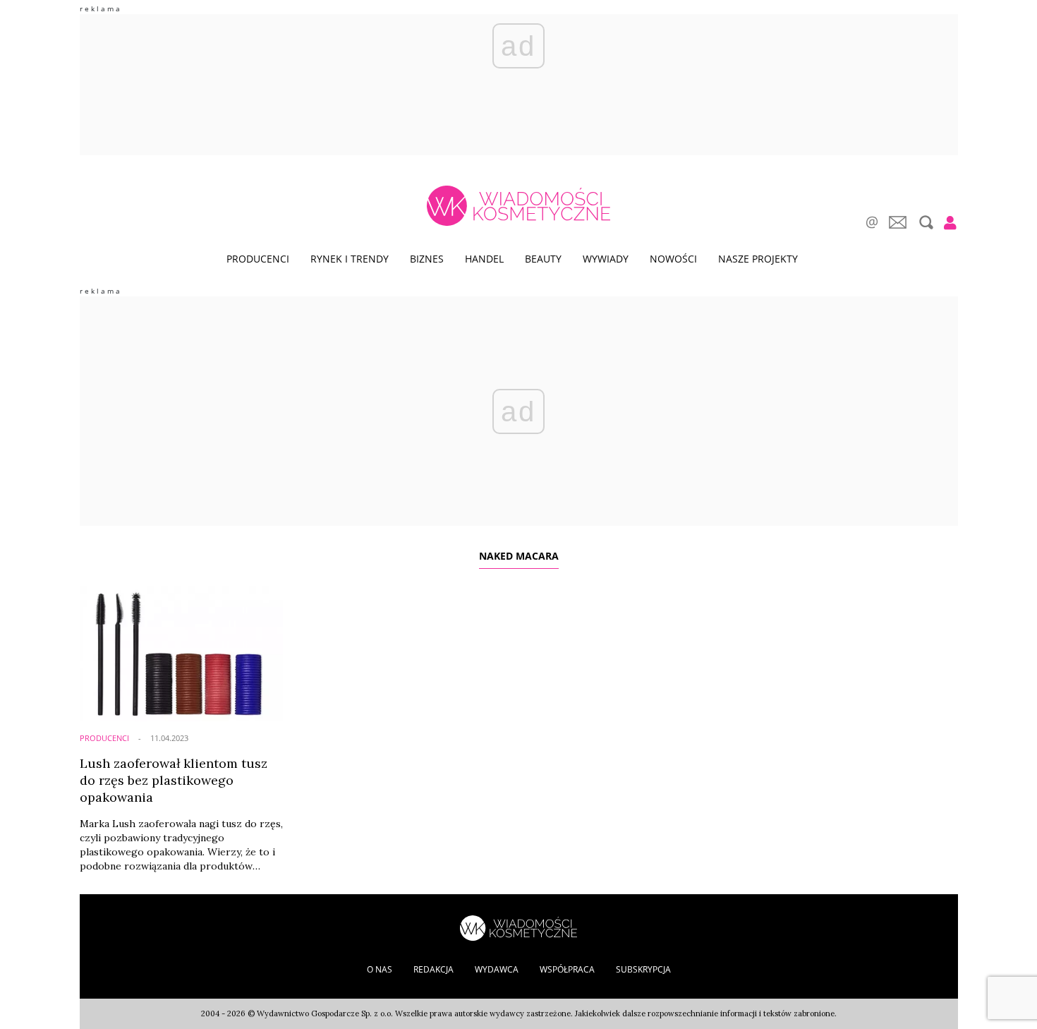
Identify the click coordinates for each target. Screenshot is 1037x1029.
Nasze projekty (758, 258)
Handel (484, 258)
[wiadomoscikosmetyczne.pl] (518, 206)
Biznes (427, 258)
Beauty (543, 258)
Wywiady (606, 258)
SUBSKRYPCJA (643, 969)
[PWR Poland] (518, 927)
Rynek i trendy (349, 258)
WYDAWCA (496, 969)
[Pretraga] (924, 222)
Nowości (673, 258)
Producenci (257, 258)
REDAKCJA (433, 969)
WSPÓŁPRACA (567, 969)
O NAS (379, 969)
